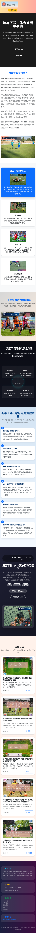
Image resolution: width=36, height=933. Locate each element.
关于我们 (5, 903)
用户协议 (5, 907)
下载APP (18, 55)
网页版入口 (18, 597)
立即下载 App (18, 591)
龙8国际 (5, 920)
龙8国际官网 (12, 920)
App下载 (5, 901)
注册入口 (13, 10)
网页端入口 (18, 49)
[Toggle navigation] (4, 10)
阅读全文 (29, 690)
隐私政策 (5, 905)
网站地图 (5, 909)
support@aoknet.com (12, 890)
